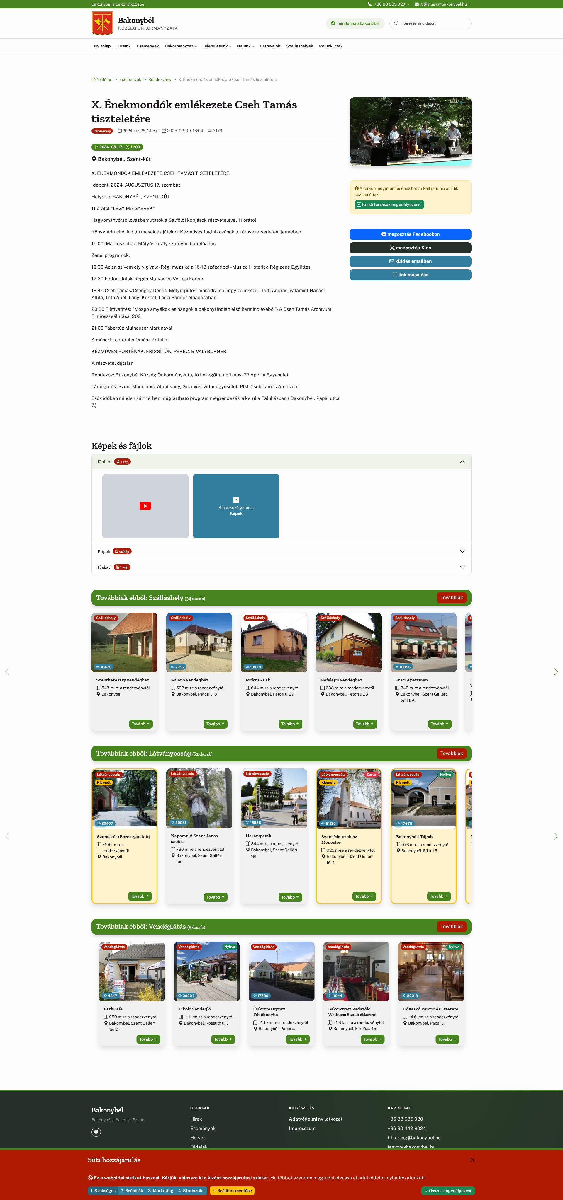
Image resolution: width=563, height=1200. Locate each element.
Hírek (196, 1119)
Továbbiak (451, 597)
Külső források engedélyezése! (391, 204)
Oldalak (199, 1147)
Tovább (139, 724)
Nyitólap (102, 46)
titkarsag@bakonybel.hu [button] (444, 4)
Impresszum (302, 1128)
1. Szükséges (103, 1190)
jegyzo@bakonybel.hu (411, 1147)
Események (148, 46)
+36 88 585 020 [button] (389, 4)
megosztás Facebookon (413, 234)
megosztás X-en (413, 247)
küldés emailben (413, 261)
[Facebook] (96, 1132)
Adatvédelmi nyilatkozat (315, 1119)
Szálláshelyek (299, 46)
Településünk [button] (216, 46)
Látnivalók (270, 46)
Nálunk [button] (244, 46)
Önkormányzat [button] (179, 46)
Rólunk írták (331, 46)
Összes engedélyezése (450, 1190)
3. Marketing (160, 1190)
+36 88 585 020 (405, 1119)
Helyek (198, 1138)
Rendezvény (159, 79)
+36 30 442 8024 (407, 1128)
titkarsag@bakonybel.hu (414, 1138)
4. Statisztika (191, 1190)
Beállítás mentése (234, 1190)
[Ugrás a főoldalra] (102, 23)
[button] (145, 506)
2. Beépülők (132, 1190)
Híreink (123, 46)
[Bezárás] (472, 1160)
